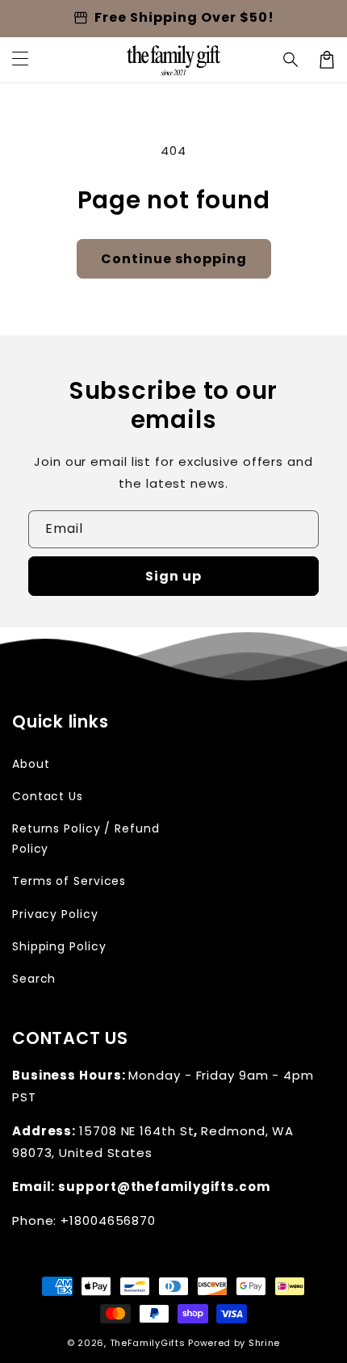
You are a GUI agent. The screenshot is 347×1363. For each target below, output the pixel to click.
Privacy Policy (55, 914)
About (31, 764)
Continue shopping (174, 259)
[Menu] (20, 60)
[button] (291, 60)
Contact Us (47, 796)
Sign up (173, 576)
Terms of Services (69, 881)
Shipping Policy (59, 946)
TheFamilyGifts (148, 1342)
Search (34, 979)
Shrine (264, 1342)
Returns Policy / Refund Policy (86, 838)
